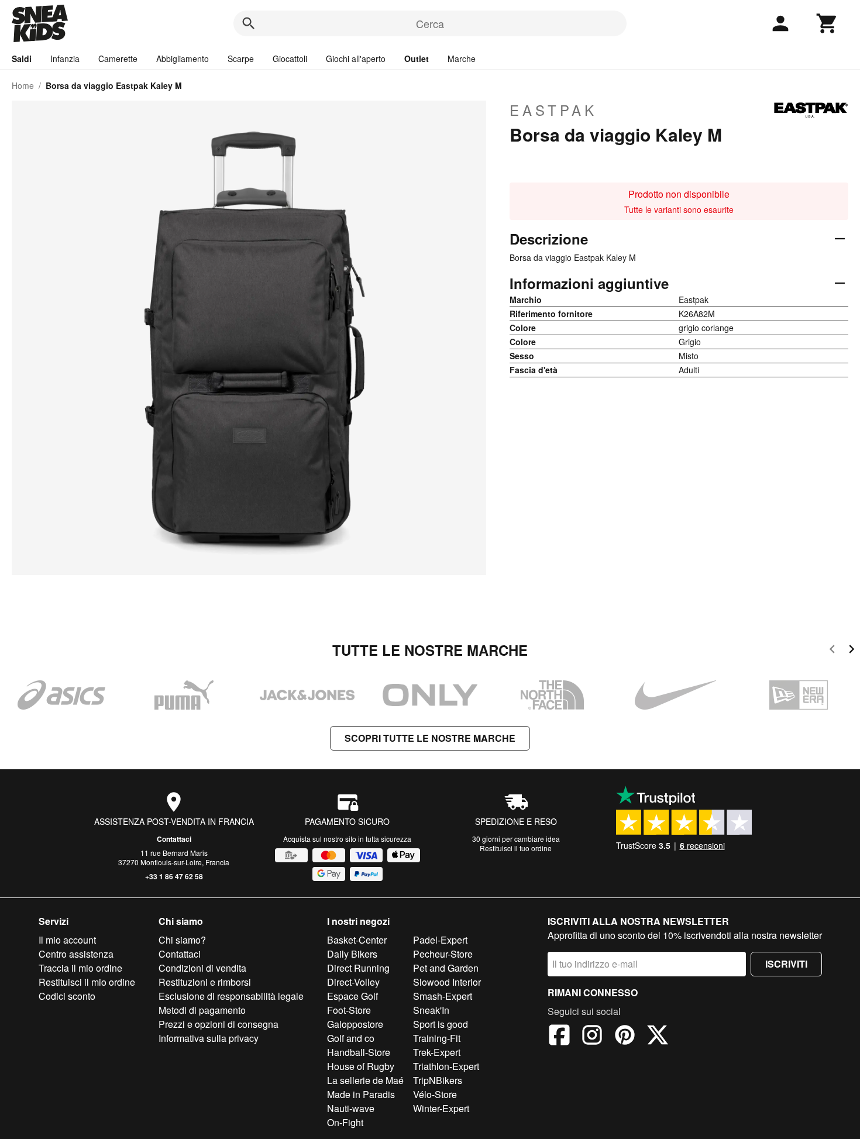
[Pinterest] (625, 1036)
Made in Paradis (361, 1094)
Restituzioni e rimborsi (205, 982)
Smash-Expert (442, 996)
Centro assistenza (76, 954)
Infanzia (65, 58)
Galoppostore (355, 1024)
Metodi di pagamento (202, 1010)
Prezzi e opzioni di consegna (218, 1024)
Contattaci (174, 839)
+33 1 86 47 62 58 (174, 876)
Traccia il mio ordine (80, 968)
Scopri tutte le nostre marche (430, 738)
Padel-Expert (440, 940)
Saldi (22, 58)
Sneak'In (431, 1010)
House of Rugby (360, 1066)
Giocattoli (290, 58)
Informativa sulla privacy (209, 1038)
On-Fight (345, 1122)
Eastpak (553, 110)
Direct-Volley (353, 982)
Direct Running (358, 968)
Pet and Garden (446, 968)
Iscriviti (786, 964)
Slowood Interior (447, 982)
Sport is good (440, 1024)
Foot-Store (349, 1010)
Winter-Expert (441, 1108)
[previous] (832, 651)
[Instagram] (592, 1036)
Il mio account (67, 940)
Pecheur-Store (443, 954)
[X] (657, 1036)
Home (23, 85)
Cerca (430, 23)
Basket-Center (357, 940)
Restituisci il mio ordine (87, 982)
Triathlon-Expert (446, 1066)
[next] (851, 651)
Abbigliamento (182, 58)
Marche (462, 58)
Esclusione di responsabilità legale (231, 996)
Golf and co (350, 1038)
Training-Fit (436, 1038)
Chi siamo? (182, 940)
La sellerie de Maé (365, 1080)
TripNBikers (437, 1080)
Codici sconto (67, 996)
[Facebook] (559, 1036)
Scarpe (241, 58)
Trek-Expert (436, 1052)
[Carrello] (827, 23)
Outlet (416, 58)
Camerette (117, 58)
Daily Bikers (352, 954)
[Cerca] (248, 23)
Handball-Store (358, 1052)
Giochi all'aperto (356, 58)
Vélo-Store (435, 1094)
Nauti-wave (350, 1108)
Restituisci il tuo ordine (516, 848)
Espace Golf (352, 996)
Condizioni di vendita (202, 968)
